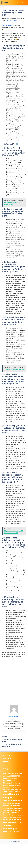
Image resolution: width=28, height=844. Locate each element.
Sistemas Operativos (14, 817)
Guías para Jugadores (17, 797)
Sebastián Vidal (12, 21)
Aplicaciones (14, 776)
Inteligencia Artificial (8, 803)
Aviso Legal (7, 758)
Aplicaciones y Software (10, 778)
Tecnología (11, 822)
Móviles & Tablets (11, 805)
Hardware (6, 801)
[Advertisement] (14, 673)
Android (16, 773)
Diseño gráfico (7, 787)
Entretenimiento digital (16, 789)
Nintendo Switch (7, 808)
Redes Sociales (9, 815)
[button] (18, 2)
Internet (17, 803)
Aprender (7, 780)
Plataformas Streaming (10, 810)
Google (15, 791)
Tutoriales (8, 825)
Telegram (17, 822)
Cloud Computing (18, 783)
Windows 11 (18, 831)
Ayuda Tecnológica (15, 780)
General (10, 791)
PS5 (11, 25)
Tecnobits (5, 25)
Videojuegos (10, 828)
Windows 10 (8, 832)
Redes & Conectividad (11, 812)
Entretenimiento (6, 789)
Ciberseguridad (8, 783)
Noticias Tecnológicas (17, 808)
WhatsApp (20, 829)
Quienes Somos (8, 756)
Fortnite (5, 791)
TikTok (21, 822)
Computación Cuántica (8, 785)
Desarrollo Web (17, 785)
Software (7, 819)
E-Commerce (15, 787)
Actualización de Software (8, 773)
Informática (16, 800)
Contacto (6, 761)
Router (18, 815)
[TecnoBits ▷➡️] (6, 2)
